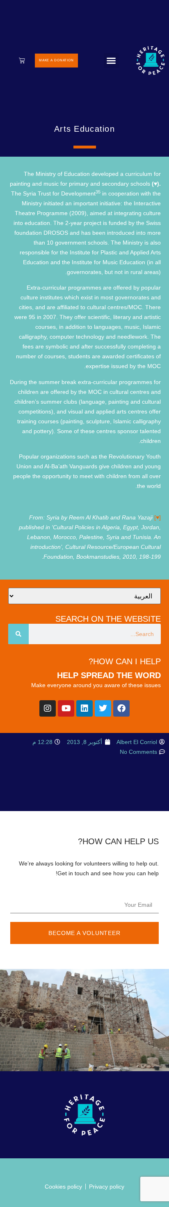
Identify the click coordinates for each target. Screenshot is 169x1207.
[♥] (157, 517)
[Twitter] (103, 708)
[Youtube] (66, 708)
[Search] (18, 634)
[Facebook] (121, 708)
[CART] (22, 60)
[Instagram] (47, 708)
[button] (111, 60)
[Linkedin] (84, 708)
